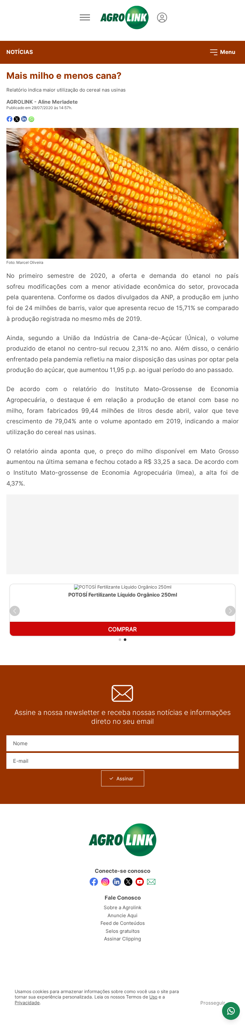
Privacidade (27, 1002)
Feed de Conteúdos (122, 923)
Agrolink (19, 102)
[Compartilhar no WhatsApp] (31, 119)
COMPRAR (122, 629)
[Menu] (85, 17)
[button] (15, 611)
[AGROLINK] (124, 17)
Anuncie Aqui (122, 915)
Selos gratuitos (123, 931)
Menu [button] (227, 51)
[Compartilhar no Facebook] (9, 119)
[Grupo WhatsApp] (231, 1011)
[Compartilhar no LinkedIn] (24, 119)
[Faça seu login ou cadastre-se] (162, 17)
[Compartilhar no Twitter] (17, 119)
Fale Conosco (123, 898)
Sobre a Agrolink (122, 907)
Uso (153, 996)
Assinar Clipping (122, 939)
